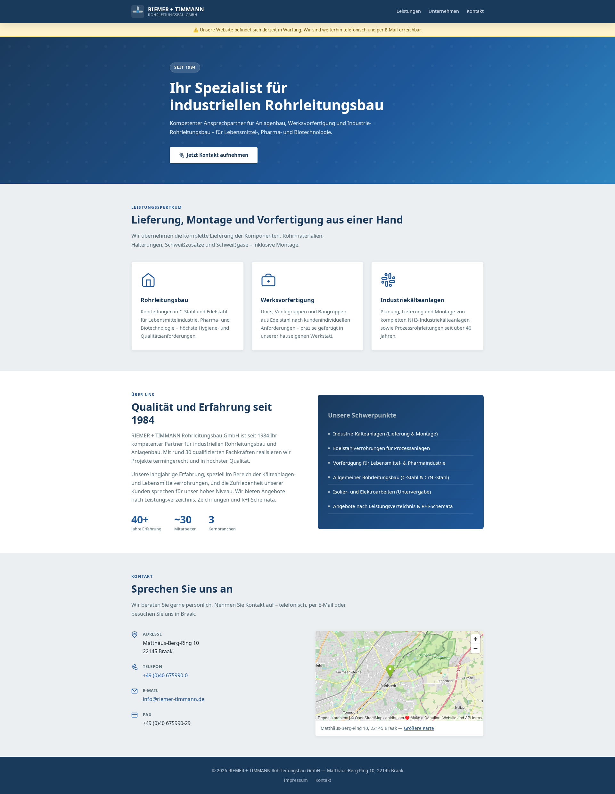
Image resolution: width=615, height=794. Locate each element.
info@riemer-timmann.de (173, 699)
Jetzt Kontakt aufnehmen (217, 155)
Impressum (296, 780)
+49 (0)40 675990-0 (165, 675)
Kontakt (475, 11)
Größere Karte (419, 728)
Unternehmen (444, 11)
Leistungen (409, 11)
